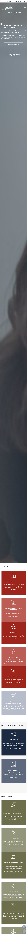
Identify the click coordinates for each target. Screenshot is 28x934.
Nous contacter (18, 12)
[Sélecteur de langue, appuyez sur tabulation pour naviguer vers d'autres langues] (25, 1)
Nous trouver (10, 12)
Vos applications (17, 1)
